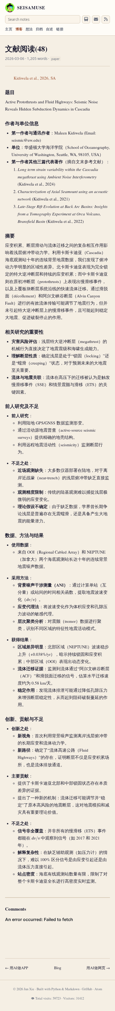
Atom (98, 989)
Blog (57, 967)
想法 (29, 29)
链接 (59, 29)
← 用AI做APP (16, 967)
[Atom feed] (106, 19)
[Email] (96, 19)
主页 (8, 29)
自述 (49, 29)
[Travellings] (86, 19)
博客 (19, 29)
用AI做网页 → (98, 967)
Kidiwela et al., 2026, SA (35, 78)
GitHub (87, 989)
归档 (39, 29)
